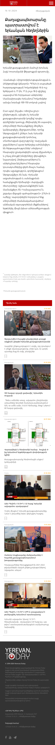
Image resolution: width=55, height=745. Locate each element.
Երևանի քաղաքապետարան (14, 291)
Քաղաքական (43, 10)
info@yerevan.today (27, 716)
